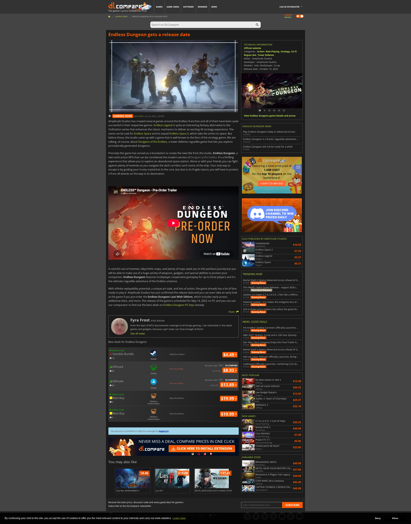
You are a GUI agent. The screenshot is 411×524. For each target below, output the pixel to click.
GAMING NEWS (122, 116)
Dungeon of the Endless (152, 141)
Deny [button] (378, 518)
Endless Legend (163, 125)
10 (113, 358)
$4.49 (229, 354)
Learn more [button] (179, 518)
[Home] (109, 16)
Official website (252, 48)
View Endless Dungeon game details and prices (270, 115)
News (214, 6)
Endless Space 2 (179, 133)
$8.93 (229, 370)
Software (188, 6)
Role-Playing (272, 51)
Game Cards (173, 6)
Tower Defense (266, 54)
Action (260, 51)
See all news (137, 333)
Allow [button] (395, 518)
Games (159, 6)
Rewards (202, 6)
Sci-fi (294, 51)
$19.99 (228, 398)
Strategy (285, 51)
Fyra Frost (139, 116)
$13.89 (228, 384)
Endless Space (142, 133)
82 (113, 371)
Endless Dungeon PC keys (178, 305)
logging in (164, 431)
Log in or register (289, 6)
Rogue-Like (250, 54)
